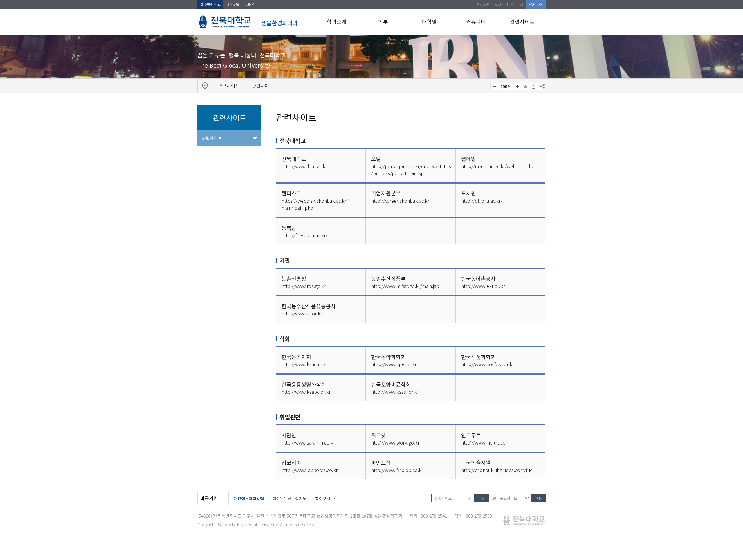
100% (505, 86)
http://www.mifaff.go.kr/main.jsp (405, 285)
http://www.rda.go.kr (304, 285)
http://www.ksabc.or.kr (306, 391)
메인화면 (482, 4)
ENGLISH (536, 4)
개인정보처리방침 (249, 498)
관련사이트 (522, 21)
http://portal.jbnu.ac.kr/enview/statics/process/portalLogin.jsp (411, 170)
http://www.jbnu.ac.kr (304, 166)
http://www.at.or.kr (302, 313)
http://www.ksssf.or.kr (395, 391)
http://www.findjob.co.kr (397, 470)
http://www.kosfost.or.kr (487, 364)
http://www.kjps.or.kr (393, 364)
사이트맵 (516, 4)
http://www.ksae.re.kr (305, 364)
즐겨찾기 (525, 86)
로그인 (499, 4)
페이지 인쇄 (534, 86)
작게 (494, 86)
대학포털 (232, 4)
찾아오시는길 (326, 498)
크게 (517, 86)
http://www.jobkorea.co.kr (310, 470)
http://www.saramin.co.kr (308, 442)
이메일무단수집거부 (289, 498)
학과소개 (337, 21)
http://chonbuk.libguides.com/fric (496, 470)
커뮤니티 (476, 21)
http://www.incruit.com (485, 442)
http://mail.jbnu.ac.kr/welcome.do (497, 166)
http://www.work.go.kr (395, 442)
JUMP (249, 4)
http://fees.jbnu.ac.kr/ (304, 235)
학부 (383, 21)
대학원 (429, 21)
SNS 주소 (541, 86)
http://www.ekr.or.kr (483, 285)
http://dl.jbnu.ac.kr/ (481, 200)
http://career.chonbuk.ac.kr (400, 200)
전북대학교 (213, 4)
